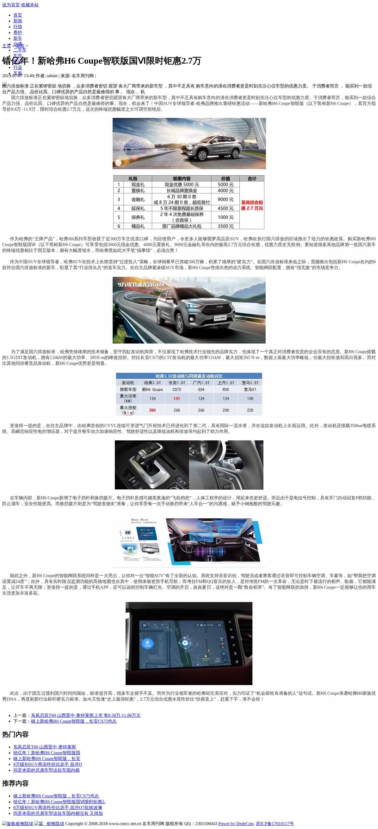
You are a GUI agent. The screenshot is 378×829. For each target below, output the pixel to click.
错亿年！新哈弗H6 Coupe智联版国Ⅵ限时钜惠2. (59, 801)
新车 (17, 38)
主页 (6, 45)
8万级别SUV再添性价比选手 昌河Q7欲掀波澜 (57, 807)
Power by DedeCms (236, 823)
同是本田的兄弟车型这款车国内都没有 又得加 (58, 813)
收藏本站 (30, 4)
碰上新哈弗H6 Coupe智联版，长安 (46, 758)
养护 (17, 32)
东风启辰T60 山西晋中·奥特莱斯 (44, 747)
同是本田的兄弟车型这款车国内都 (46, 770)
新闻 (17, 21)
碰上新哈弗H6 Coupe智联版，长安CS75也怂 (74, 721)
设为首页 (11, 4)
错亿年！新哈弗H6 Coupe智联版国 (46, 752)
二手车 (20, 50)
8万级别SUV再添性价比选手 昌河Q (47, 764)
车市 (20, 45)
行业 (17, 67)
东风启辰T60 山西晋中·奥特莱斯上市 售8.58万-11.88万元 (86, 715)
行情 (17, 26)
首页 (17, 15)
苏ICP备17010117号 (275, 823)
